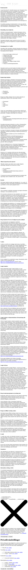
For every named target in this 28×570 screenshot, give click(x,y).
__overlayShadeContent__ (6, 496)
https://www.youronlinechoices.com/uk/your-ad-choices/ (12, 262)
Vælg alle (4, 547)
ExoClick (9, 563)
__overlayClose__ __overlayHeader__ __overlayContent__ (13, 499)
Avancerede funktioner (12, 558)
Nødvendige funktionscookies (14, 552)
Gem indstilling (10, 568)
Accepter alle (3, 568)
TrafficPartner (10, 566)
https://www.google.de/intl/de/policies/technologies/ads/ (12, 356)
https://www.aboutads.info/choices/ (8, 261)
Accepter (10, 536)
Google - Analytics (11, 562)
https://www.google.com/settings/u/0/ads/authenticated (12, 361)
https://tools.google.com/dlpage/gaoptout (9, 305)
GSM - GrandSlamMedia (13, 565)
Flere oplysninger (4, 536)
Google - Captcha (11, 553)
